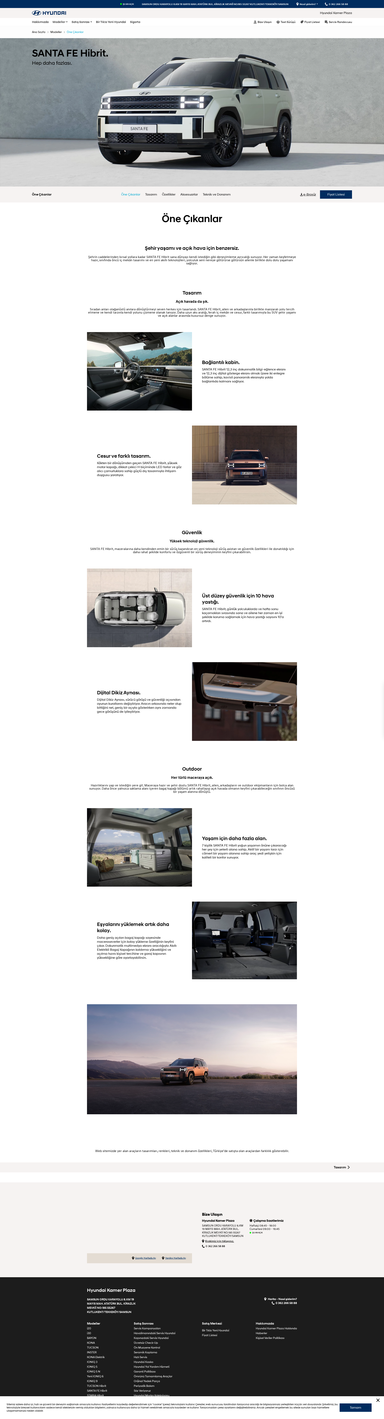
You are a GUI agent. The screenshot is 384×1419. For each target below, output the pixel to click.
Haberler (261, 1333)
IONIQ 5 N (93, 1371)
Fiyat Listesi (312, 22)
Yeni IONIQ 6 (95, 1376)
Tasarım (151, 194)
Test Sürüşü (288, 22)
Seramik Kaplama (145, 1352)
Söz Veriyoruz (142, 1390)
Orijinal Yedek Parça (147, 1381)
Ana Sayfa (38, 32)
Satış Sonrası (81, 22)
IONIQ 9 (92, 1381)
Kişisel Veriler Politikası (270, 1338)
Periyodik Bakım (144, 1386)
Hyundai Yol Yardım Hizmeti (151, 1366)
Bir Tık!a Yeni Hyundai (111, 22)
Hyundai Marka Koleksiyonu (151, 1395)
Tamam (355, 1408)
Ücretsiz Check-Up (146, 1343)
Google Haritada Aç (145, 1258)
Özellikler (168, 194)
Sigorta (135, 22)
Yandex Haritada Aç (175, 1258)
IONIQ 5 (92, 1366)
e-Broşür (309, 194)
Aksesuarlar (189, 194)
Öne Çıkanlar (75, 32)
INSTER (92, 1352)
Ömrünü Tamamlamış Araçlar (153, 1376)
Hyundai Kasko (143, 1362)
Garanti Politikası (145, 1371)
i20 (89, 1328)
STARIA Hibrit (95, 1395)
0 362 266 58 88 (215, 1246)
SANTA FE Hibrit (97, 1390)
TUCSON (93, 1347)
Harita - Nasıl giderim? (282, 1299)
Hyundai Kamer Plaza (336, 13)
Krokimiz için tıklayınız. (219, 1241)
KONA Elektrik (96, 1357)
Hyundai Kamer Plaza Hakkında (276, 1328)
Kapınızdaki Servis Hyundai (151, 1338)
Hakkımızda (40, 22)
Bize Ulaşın (265, 22)
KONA (91, 1343)
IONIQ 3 (92, 1362)
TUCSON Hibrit (96, 1386)
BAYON (91, 1338)
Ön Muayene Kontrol (147, 1347)
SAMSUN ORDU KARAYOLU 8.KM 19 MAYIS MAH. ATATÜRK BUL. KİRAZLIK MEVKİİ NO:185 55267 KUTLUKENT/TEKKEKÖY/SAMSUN (215, 4)
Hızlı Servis (140, 1357)
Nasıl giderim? (308, 4)
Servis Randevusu (340, 22)
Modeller (59, 22)
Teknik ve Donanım (217, 194)
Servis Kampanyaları (147, 1328)
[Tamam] (378, 1400)
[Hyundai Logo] (49, 13)
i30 (89, 1333)
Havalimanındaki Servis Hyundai (154, 1333)
